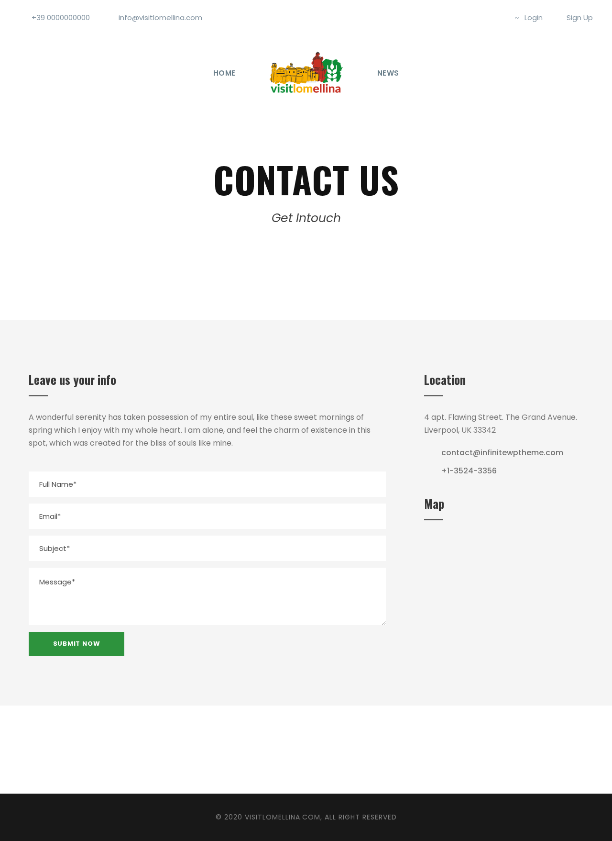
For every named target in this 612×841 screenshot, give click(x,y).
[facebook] (449, 17)
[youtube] (481, 17)
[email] (243, 749)
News (388, 73)
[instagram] (497, 17)
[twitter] (465, 17)
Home (224, 73)
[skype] (344, 749)
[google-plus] (293, 749)
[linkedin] (319, 749)
